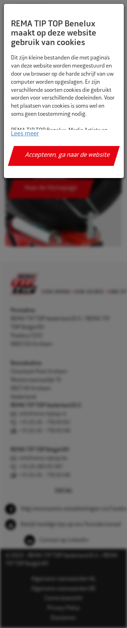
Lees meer (25, 134)
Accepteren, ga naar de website (67, 155)
